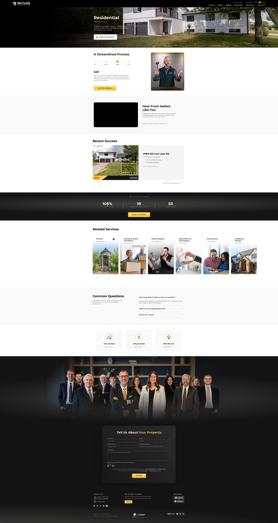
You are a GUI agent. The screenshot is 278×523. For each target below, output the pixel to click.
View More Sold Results (171, 183)
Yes (110, 465)
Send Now (139, 475)
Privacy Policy (161, 469)
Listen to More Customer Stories (153, 123)
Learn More (100, 241)
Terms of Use (102, 516)
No (115, 465)
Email (141, 438)
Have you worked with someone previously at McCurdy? (120, 463)
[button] (99, 184)
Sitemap (107, 516)
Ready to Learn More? (139, 214)
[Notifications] (256, 2)
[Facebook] (94, 505)
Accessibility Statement (114, 516)
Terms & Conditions (150, 469)
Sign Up (128, 501)
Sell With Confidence (105, 88)
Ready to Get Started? (106, 37)
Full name (110, 438)
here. (100, 303)
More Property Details (150, 166)
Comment (110, 450)
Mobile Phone (111, 444)
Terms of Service (154, 470)
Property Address (144, 444)
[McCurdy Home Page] (21, 3)
